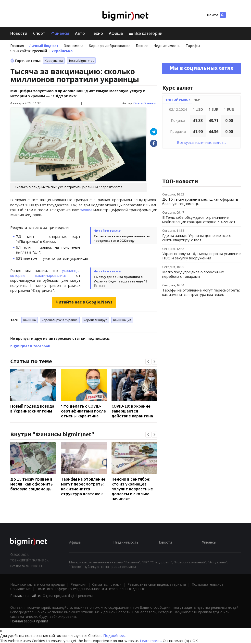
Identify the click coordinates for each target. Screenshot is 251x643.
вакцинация (122, 320)
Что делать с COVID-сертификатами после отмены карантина (83, 411)
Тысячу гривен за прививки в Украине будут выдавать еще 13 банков (120, 281)
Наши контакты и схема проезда (37, 584)
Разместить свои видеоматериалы (156, 584)
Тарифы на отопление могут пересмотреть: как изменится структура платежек (83, 486)
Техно (97, 33)
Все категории (148, 33)
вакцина (29, 320)
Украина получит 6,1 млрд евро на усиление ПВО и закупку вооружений (201, 255)
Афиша (116, 33)
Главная (17, 45)
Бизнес (142, 45)
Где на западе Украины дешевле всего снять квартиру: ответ (196, 237)
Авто (80, 33)
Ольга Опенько (145, 103)
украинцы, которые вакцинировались (45, 273)
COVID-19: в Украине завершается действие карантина (132, 411)
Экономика (73, 45)
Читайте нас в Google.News (84, 302)
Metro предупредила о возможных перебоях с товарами (193, 274)
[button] (148, 361)
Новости (18, 33)
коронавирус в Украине (60, 320)
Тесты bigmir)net (81, 60)
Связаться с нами (107, 584)
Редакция (78, 584)
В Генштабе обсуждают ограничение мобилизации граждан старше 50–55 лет (198, 219)
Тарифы (193, 45)
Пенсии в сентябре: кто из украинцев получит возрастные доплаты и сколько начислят (132, 488)
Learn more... (151, 640)
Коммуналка (54, 60)
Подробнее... (114, 635)
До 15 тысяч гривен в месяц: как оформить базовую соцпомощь (31, 484)
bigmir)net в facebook (30, 346)
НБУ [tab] (197, 100)
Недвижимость (166, 45)
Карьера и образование (109, 45)
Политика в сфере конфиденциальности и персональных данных (91, 588)
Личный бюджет (44, 45)
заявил (86, 209)
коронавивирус (95, 320)
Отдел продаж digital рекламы (68, 595)
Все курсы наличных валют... (201, 142)
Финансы (60, 33)
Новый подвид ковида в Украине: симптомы (32, 408)
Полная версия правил (29, 621)
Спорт (39, 33)
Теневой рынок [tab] (177, 100)
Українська (62, 50)
